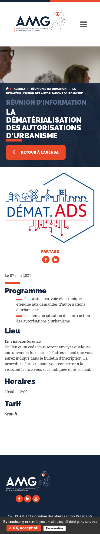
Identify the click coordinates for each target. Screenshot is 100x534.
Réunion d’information (46, 102)
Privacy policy (81, 528)
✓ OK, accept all (24, 528)
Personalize (54, 528)
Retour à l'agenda (39, 152)
